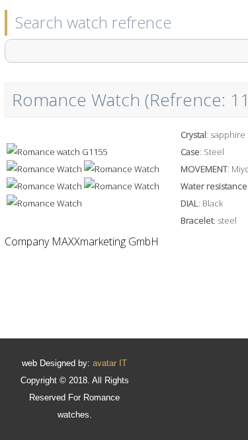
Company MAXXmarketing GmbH (82, 241)
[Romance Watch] (57, 152)
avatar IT (110, 363)
